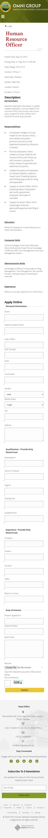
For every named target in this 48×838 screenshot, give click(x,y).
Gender (8, 388)
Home (5, 26)
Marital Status (10, 399)
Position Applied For (13, 615)
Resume (8, 663)
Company (8, 538)
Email (7, 361)
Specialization (10, 457)
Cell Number (10, 374)
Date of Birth (10, 339)
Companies (8, 807)
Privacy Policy (12, 812)
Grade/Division (11, 513)
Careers (29, 807)
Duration (8, 565)
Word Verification (12, 677)
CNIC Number (10, 349)
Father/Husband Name (14, 325)
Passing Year (10, 498)
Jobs (10, 26)
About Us (16, 805)
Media (19, 807)
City (6, 410)
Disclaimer (26, 812)
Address (8, 425)
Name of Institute (12, 471)
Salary (7, 579)
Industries (28, 805)
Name (7, 311)
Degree (8, 485)
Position (8, 551)
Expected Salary (11, 626)
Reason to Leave (11, 593)
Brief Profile (9, 637)
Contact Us (41, 807)
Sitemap (37, 812)
